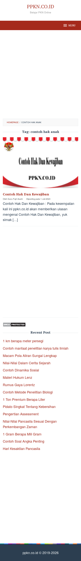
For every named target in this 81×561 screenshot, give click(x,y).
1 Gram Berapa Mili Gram (22, 433)
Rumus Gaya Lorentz (19, 384)
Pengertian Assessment (21, 413)
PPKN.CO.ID (40, 6)
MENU (71, 25)
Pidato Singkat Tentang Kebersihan (29, 406)
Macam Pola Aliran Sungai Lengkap (30, 355)
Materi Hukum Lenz (17, 377)
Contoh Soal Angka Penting (23, 441)
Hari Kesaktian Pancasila (21, 448)
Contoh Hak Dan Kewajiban (26, 194)
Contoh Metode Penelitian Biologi (28, 391)
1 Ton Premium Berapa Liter (24, 399)
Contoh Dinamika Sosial (21, 369)
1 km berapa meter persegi (23, 340)
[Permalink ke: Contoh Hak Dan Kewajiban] (40, 164)
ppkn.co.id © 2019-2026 (41, 552)
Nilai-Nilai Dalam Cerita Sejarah (26, 362)
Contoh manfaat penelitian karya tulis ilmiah (35, 348)
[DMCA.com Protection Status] (14, 324)
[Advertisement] (40, 74)
